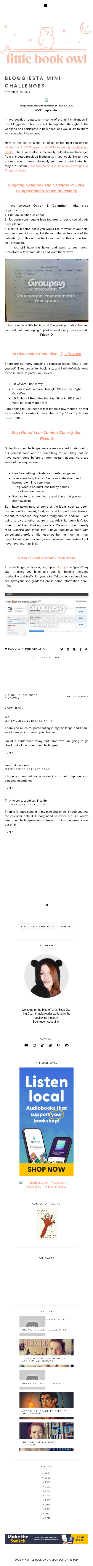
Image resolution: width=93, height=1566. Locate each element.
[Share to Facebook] (68, 649)
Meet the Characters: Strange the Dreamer (44, 1412)
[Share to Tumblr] (80, 649)
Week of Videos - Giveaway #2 (44, 1330)
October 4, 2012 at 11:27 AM (26, 804)
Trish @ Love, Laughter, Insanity (26, 800)
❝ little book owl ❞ (37, 1559)
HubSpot (63, 567)
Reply (9, 752)
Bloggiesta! (76, 696)
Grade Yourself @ (46, 557)
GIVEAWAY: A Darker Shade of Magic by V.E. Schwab (43, 1359)
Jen (7, 717)
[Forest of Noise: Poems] (46, 1239)
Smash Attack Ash (17, 765)
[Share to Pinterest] (74, 649)
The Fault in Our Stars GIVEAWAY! (39, 1443)
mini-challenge (36, 649)
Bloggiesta (16, 649)
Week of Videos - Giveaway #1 (44, 1383)
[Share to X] (61, 649)
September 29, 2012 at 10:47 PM (28, 720)
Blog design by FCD (65, 1559)
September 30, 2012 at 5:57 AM (28, 769)
